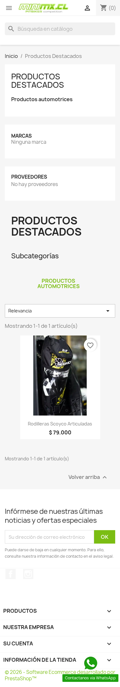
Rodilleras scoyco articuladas (60, 424)
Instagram (28, 574)
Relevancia (60, 311)
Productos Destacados (37, 80)
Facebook (10, 574)
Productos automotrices (42, 99)
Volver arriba (88, 477)
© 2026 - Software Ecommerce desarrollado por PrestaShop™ (60, 675)
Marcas (21, 136)
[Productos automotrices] (59, 272)
